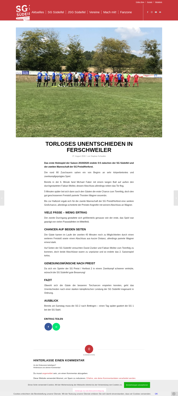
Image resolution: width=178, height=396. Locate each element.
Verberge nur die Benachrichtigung (89, 391)
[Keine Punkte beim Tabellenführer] (176, 198)
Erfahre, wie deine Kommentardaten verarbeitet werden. (111, 378)
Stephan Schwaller (98, 156)
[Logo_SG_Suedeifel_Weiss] (26, 12)
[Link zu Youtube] (156, 12)
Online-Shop (140, 2)
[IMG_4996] (89, 82)
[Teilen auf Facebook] (48, 327)
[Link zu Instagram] (152, 12)
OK (156, 394)
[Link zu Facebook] (147, 12)
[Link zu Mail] (160, 12)
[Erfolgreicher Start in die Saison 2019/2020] (2, 198)
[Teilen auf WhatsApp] (56, 327)
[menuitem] (140, 2)
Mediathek (158, 2)
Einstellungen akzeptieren (137, 385)
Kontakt (149, 2)
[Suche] (137, 12)
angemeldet (47, 373)
